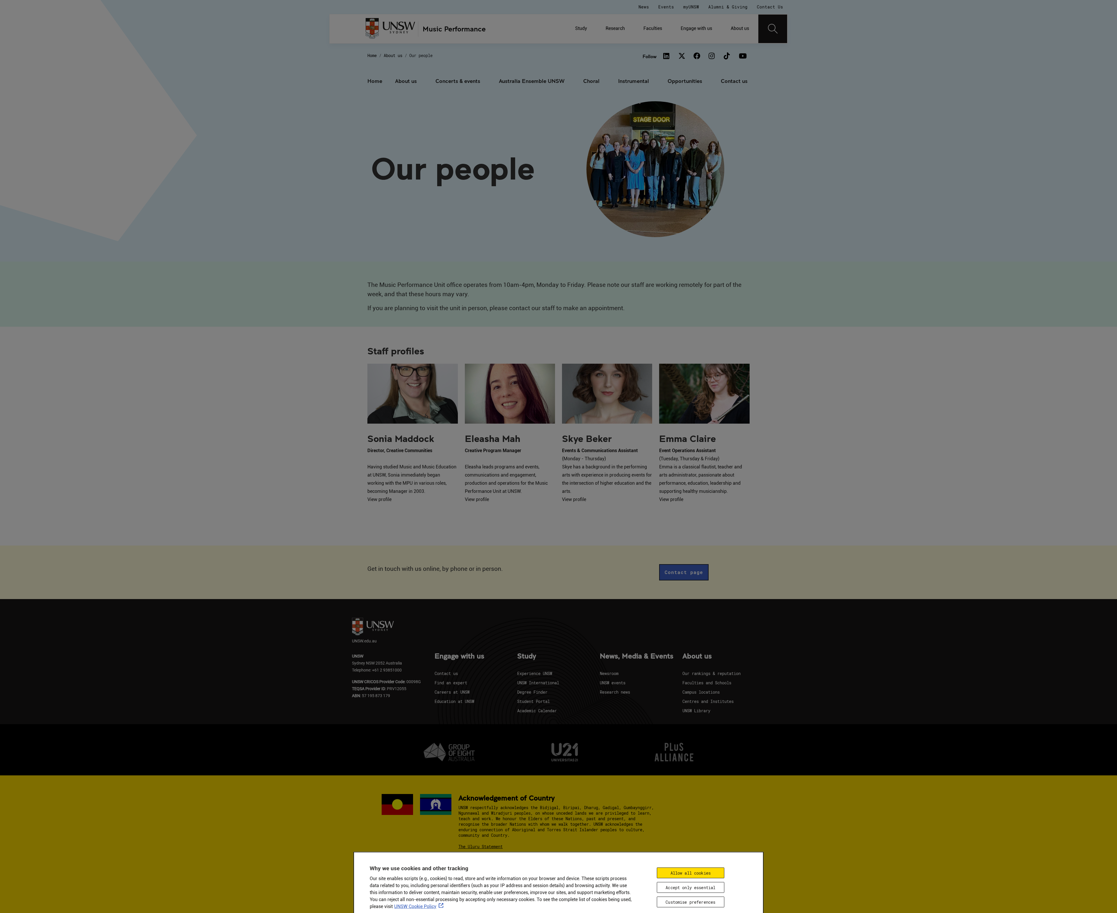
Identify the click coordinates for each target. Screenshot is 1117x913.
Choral (591, 81)
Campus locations (701, 692)
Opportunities (685, 81)
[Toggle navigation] (772, 28)
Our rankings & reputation (711, 673)
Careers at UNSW (452, 692)
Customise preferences (690, 902)
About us (740, 28)
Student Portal (533, 701)
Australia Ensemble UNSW (532, 81)
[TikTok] (726, 56)
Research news (615, 692)
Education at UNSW (454, 701)
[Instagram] (711, 56)
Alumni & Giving (728, 7)
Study (581, 28)
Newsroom (609, 673)
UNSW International (538, 682)
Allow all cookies (690, 872)
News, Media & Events (636, 656)
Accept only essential (690, 887)
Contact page (684, 572)
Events (666, 7)
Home (372, 55)
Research (615, 28)
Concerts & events (457, 81)
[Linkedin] (666, 56)
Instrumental (633, 81)
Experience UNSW (534, 673)
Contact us (734, 81)
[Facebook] (696, 56)
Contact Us (770, 7)
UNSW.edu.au (364, 641)
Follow (650, 56)
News (643, 7)
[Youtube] (742, 56)
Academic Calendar (537, 710)
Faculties (652, 28)
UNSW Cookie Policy (415, 906)
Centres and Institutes (708, 701)
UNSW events (612, 682)
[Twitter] (681, 56)
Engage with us (696, 28)
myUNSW (691, 7)
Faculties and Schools (706, 682)
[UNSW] (390, 29)
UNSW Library (696, 710)
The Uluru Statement (480, 846)
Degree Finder (532, 692)
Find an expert (451, 682)
